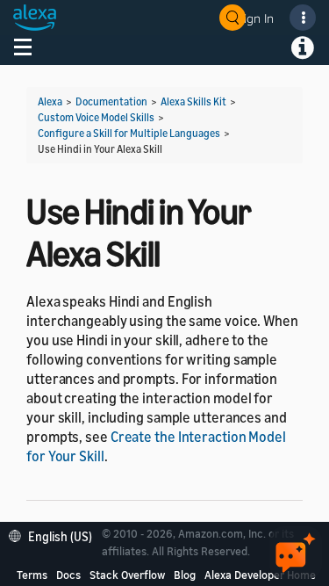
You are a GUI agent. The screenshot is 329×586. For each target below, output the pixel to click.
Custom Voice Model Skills (96, 117)
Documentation (111, 101)
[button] (55, 534)
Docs (68, 574)
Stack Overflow (127, 574)
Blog (185, 574)
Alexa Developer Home (260, 574)
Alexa (50, 101)
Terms (32, 574)
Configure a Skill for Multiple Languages (129, 133)
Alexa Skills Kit (193, 101)
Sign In (255, 18)
